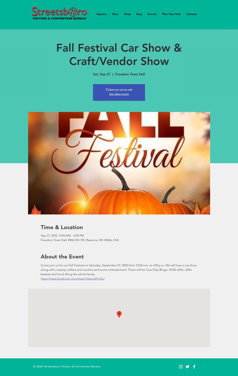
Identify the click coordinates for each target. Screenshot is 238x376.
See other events (119, 94)
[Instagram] (180, 366)
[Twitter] (187, 366)
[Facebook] (194, 366)
